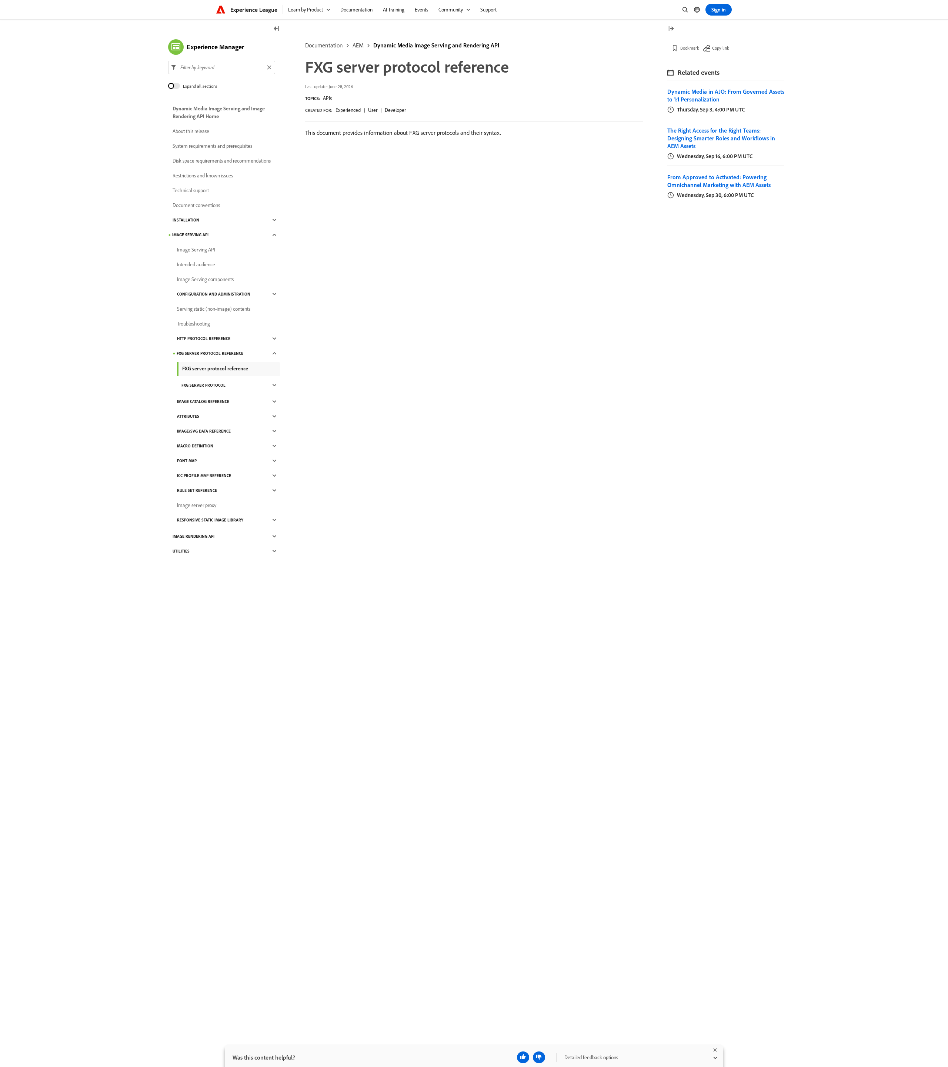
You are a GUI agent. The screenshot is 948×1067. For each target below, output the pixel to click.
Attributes (188, 416)
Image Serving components (205, 279)
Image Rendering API (193, 536)
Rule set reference (197, 490)
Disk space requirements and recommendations (222, 160)
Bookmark (689, 48)
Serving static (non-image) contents (213, 309)
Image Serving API (190, 234)
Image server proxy (196, 505)
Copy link (720, 48)
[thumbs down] (539, 1057)
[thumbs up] (523, 1057)
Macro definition (195, 446)
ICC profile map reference (204, 475)
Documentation (324, 45)
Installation (186, 220)
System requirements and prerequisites (212, 146)
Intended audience (196, 264)
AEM (358, 45)
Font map (187, 460)
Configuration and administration (213, 294)
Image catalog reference (203, 401)
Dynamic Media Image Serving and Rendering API (436, 45)
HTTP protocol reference (203, 338)
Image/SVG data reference (204, 431)
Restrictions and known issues (203, 175)
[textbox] (221, 67)
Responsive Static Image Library (210, 520)
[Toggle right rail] (671, 29)
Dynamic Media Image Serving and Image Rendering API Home (219, 112)
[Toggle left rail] (276, 29)
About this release (191, 131)
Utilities (181, 551)
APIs (327, 98)
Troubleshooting (193, 323)
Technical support (191, 190)
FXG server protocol (203, 385)
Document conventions (196, 205)
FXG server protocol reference (210, 353)
